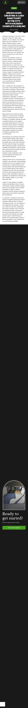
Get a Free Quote (14, 528)
